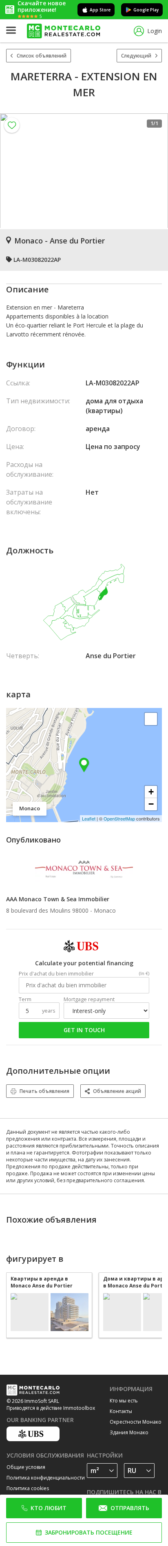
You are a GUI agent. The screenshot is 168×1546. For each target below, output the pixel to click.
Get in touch (84, 1030)
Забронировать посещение (89, 1532)
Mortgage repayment (89, 999)
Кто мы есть (124, 1400)
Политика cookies (28, 1488)
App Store (100, 10)
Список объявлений (41, 55)
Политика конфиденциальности (46, 1477)
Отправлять (130, 1508)
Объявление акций (117, 1091)
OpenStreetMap (119, 818)
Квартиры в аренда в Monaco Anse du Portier (42, 1282)
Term (25, 999)
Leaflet (88, 818)
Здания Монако (129, 1432)
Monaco (105, 910)
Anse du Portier (111, 655)
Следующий (136, 55)
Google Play (146, 10)
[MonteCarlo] (63, 31)
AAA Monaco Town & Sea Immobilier (57, 899)
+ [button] (151, 792)
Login (154, 31)
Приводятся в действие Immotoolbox (51, 1407)
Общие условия (26, 1467)
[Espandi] (151, 719)
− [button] (151, 804)
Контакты (121, 1411)
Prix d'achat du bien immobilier (56, 973)
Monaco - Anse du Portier (59, 241)
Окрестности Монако (135, 1421)
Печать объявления (44, 1091)
